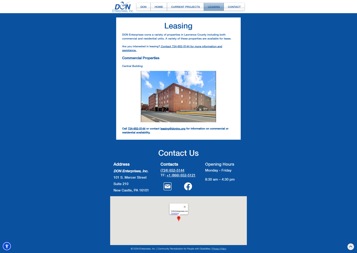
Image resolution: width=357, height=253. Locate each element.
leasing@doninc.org (172, 128)
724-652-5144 (136, 128)
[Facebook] (188, 186)
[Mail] (168, 186)
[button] (178, 96)
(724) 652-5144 (172, 170)
